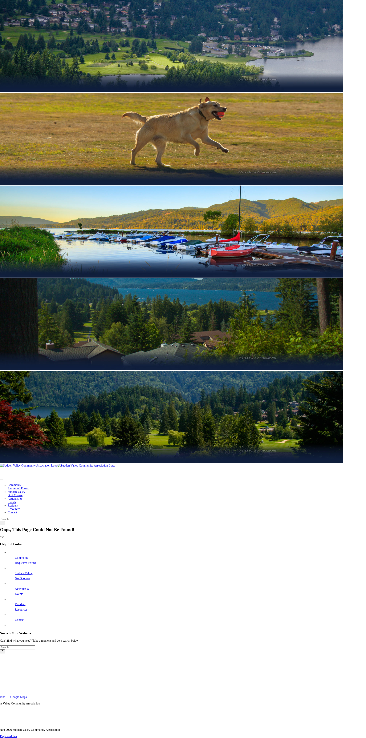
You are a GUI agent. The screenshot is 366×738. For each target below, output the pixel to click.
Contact (19, 619)
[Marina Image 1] (57, 465)
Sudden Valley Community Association (23, 472)
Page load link (8, 736)
